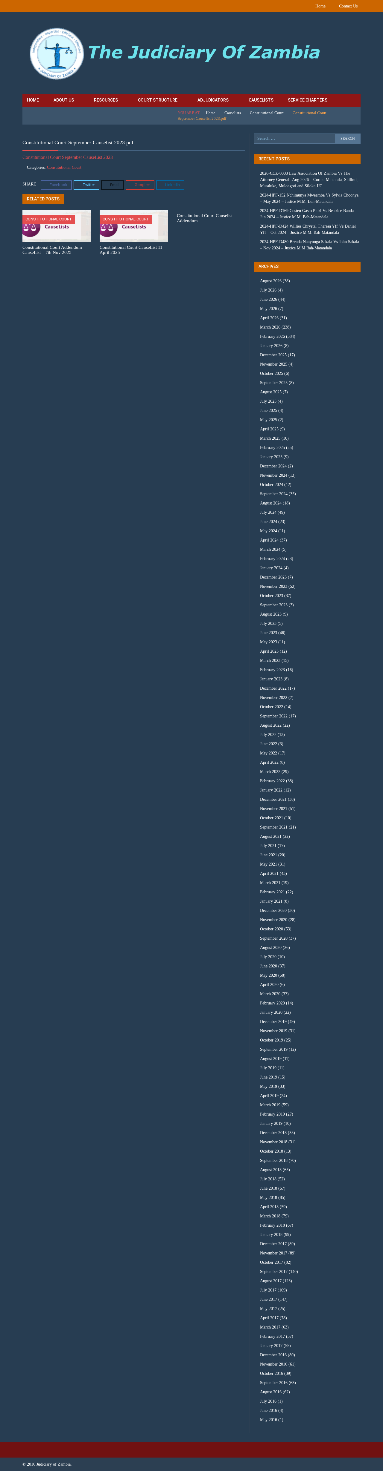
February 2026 (272, 336)
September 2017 (274, 1271)
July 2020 (268, 957)
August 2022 (271, 725)
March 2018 (270, 1216)
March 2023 (270, 660)
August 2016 (271, 1392)
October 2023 (271, 595)
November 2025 (273, 364)
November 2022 (273, 697)
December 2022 (273, 688)
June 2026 (268, 299)
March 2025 (270, 438)
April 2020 (269, 984)
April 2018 (269, 1207)
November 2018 (273, 1142)
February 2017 (272, 1336)
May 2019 (268, 1086)
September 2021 (274, 827)
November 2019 (273, 1031)
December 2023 (273, 577)
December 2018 (273, 1133)
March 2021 (270, 883)
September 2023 (274, 605)
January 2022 (271, 790)
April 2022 (269, 762)
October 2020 (271, 929)
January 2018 (271, 1234)
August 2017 (271, 1281)
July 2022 (268, 734)
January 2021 (271, 901)
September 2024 (274, 494)
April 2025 (269, 429)
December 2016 (273, 1355)
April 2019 (269, 1095)
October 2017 (271, 1262)
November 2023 (273, 586)
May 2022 (268, 753)
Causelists (261, 100)
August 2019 (271, 1058)
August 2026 (271, 281)
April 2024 (269, 540)
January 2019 (271, 1123)
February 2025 (272, 447)
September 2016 (274, 1382)
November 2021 (273, 808)
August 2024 (271, 503)
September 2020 (274, 938)
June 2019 (268, 1077)
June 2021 (268, 855)
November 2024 (273, 475)
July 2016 (268, 1401)
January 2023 (271, 679)
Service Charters (307, 100)
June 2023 (268, 633)
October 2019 (271, 1040)
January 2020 (271, 1012)
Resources (106, 100)
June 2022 (268, 744)
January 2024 (271, 568)
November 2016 (273, 1364)
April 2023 (269, 651)
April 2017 (269, 1318)
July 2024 (268, 512)
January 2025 (271, 457)
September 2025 (274, 383)
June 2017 (268, 1299)
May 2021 (268, 864)
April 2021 (269, 873)
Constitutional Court (267, 113)
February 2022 (272, 781)
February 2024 (272, 558)
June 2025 (268, 410)
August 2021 (271, 836)
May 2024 (268, 531)
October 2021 (271, 818)
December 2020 (273, 910)
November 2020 (273, 920)
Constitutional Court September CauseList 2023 (67, 157)
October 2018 (271, 1151)
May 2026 (268, 308)
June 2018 (268, 1188)
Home (320, 6)
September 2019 (274, 1049)
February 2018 (272, 1225)
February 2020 (272, 1003)
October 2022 (271, 707)
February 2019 (272, 1114)
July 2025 (268, 401)
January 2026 (271, 345)
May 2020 (268, 975)
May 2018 (268, 1197)
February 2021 (272, 892)
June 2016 (268, 1410)
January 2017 (271, 1345)
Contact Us (348, 6)
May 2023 (268, 642)
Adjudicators (213, 100)
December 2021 (273, 799)
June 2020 (268, 966)
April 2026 (269, 318)
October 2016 (271, 1373)
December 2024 (273, 466)
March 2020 (270, 994)
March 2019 (270, 1105)
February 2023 (272, 670)
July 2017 (268, 1290)
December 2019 (273, 1021)
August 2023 (271, 614)
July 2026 (268, 290)
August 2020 (271, 947)
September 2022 (274, 716)
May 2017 (268, 1308)
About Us (64, 100)
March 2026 (270, 327)
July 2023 (268, 623)
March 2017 (270, 1327)
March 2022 (270, 771)
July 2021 (268, 845)
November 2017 (273, 1253)
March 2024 (270, 549)
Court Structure (157, 100)
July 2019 (268, 1068)
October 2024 (271, 484)
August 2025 (271, 392)
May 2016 (268, 1420)
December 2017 (273, 1244)
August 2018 (271, 1170)
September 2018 (274, 1160)
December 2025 (273, 355)
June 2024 (268, 521)
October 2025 (271, 373)
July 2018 (268, 1179)
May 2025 (268, 420)
